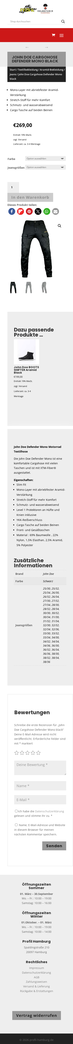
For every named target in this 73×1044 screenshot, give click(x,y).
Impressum (36, 968)
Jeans (13, 74)
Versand (22, 139)
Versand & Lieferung (36, 986)
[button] (11, 211)
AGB (36, 977)
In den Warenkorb (30, 197)
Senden (54, 846)
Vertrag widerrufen (36, 1015)
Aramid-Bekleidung (51, 69)
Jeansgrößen (16, 167)
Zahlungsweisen (36, 982)
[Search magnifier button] (63, 21)
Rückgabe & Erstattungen (36, 991)
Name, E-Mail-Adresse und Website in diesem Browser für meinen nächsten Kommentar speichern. (39, 829)
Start (13, 69)
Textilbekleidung (28, 69)
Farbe (11, 159)
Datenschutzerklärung (49, 811)
